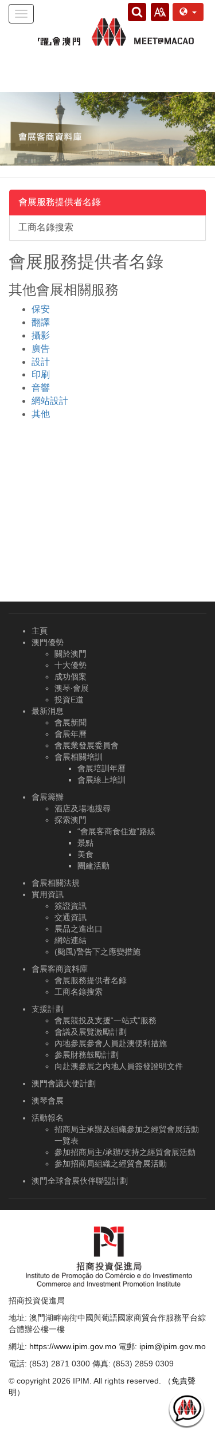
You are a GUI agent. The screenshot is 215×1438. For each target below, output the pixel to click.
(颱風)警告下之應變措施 (97, 951)
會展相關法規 (56, 882)
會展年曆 (70, 733)
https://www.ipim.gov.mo (72, 1346)
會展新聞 (70, 722)
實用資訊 (48, 894)
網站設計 (50, 401)
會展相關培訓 (78, 756)
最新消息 (48, 711)
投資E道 (69, 699)
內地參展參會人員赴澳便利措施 (110, 1043)
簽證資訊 (70, 905)
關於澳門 (70, 653)
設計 (41, 362)
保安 (41, 309)
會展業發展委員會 (86, 745)
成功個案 (70, 676)
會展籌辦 (48, 796)
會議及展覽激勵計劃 (90, 1031)
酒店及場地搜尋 (82, 808)
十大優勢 (70, 665)
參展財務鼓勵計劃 (86, 1054)
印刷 (41, 374)
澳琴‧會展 (71, 688)
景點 (85, 842)
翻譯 (41, 322)
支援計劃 (48, 1008)
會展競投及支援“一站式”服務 (105, 1020)
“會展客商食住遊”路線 (116, 831)
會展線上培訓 (101, 779)
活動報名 (48, 1117)
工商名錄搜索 (45, 227)
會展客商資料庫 (60, 968)
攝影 (41, 335)
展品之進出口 (78, 928)
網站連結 (70, 940)
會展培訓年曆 (101, 768)
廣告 (41, 348)
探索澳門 (70, 819)
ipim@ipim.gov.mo (172, 1346)
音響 (41, 387)
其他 (41, 414)
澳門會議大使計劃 (64, 1083)
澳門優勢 (48, 642)
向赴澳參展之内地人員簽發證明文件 (118, 1066)
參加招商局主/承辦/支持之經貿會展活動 (125, 1152)
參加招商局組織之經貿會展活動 (110, 1163)
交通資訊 (70, 917)
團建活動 (93, 865)
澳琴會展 (48, 1100)
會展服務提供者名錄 (59, 202)
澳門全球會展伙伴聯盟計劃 (80, 1180)
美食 (85, 854)
